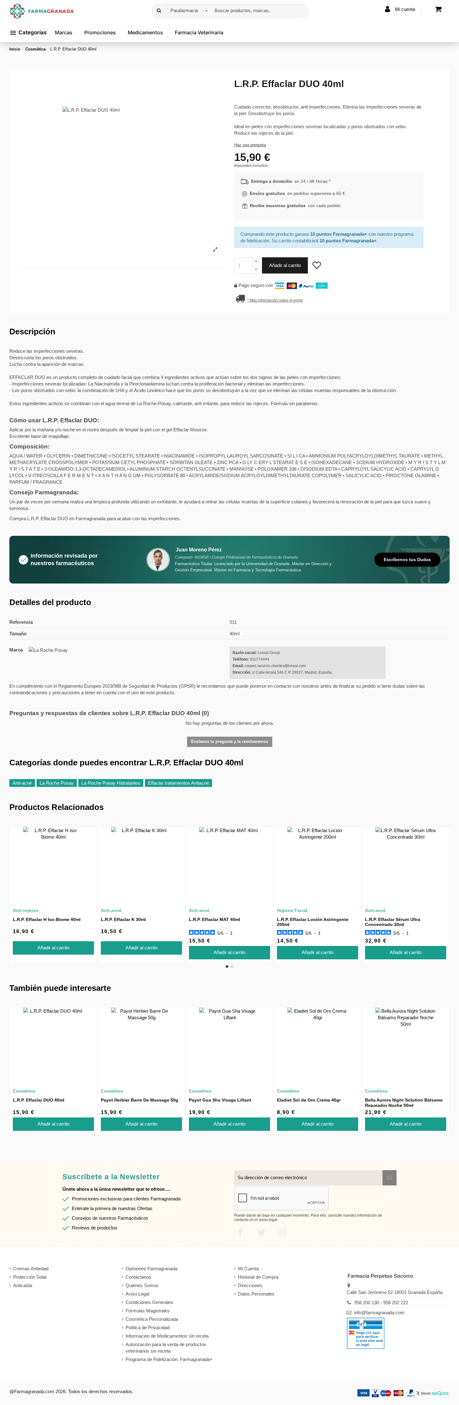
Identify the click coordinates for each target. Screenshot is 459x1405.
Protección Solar (30, 1277)
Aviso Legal (137, 1293)
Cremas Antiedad (30, 1268)
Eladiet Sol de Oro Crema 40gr (309, 1099)
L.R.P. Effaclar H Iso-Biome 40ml (47, 919)
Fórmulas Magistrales (148, 1310)
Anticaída (22, 1285)
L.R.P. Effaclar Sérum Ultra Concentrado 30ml (392, 922)
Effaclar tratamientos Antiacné (178, 783)
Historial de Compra (258, 1277)
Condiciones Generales (149, 1302)
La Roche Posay (57, 783)
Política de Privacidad (148, 1327)
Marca (16, 649)
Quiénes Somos (142, 1285)
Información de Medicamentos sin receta (167, 1336)
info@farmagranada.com (379, 1312)
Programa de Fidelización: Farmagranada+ (169, 1359)
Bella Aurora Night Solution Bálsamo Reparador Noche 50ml (404, 1102)
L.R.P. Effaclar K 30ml (123, 919)
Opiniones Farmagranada (151, 1268)
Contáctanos (138, 1277)
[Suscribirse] (390, 1177)
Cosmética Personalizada (152, 1319)
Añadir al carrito (285, 265)
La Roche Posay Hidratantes (110, 783)
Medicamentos (145, 32)
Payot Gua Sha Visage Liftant (220, 1099)
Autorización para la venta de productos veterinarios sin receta (166, 1348)
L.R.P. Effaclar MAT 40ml (214, 919)
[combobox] (188, 10)
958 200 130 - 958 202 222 (381, 1302)
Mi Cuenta (248, 1268)
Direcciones (250, 1285)
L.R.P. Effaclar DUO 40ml (38, 1099)
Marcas (63, 32)
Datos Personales (256, 1293)
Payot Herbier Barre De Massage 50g (139, 1099)
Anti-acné (22, 783)
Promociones (100, 32)
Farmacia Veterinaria (199, 32)
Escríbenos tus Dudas (407, 559)
